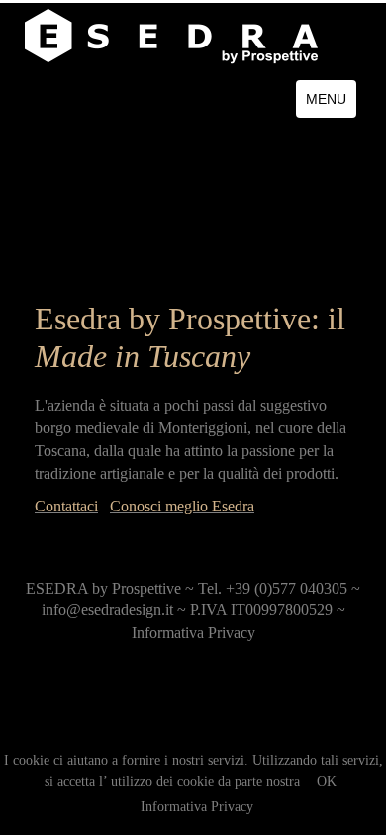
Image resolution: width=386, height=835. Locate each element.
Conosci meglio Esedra (182, 506)
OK (327, 781)
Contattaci (66, 506)
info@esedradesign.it (107, 610)
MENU (326, 99)
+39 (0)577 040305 (286, 588)
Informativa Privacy (197, 806)
